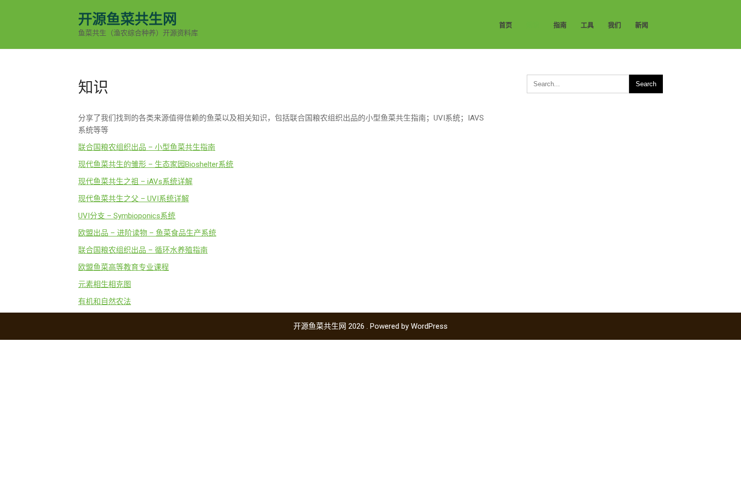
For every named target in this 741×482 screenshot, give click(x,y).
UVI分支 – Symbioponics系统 (126, 215)
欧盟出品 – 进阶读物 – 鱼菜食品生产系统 (147, 232)
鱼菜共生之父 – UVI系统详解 (141, 198)
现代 (85, 198)
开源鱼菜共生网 (127, 19)
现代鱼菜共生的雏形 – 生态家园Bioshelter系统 (155, 164)
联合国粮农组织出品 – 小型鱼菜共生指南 (146, 147)
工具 (587, 25)
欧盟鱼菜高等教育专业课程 (123, 267)
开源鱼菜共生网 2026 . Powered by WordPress (370, 326)
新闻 (641, 25)
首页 (505, 25)
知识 (532, 25)
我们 (614, 25)
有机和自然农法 (104, 301)
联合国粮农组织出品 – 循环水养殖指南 (143, 250)
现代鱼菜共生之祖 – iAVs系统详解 (135, 181)
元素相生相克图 (104, 284)
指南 (560, 25)
